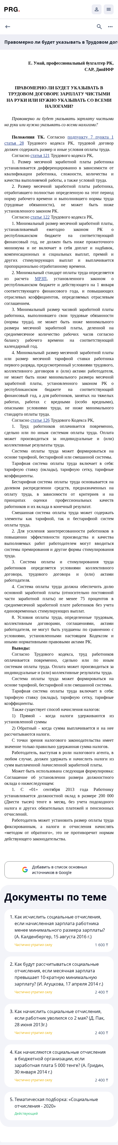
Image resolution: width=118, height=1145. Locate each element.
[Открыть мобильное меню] (109, 9)
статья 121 (40, 155)
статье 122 (40, 217)
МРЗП (41, 278)
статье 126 (40, 420)
